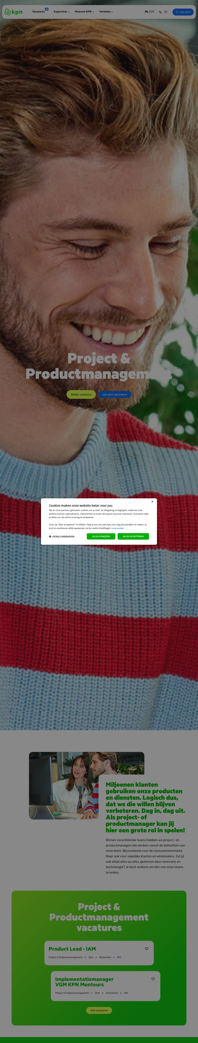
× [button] (152, 502)
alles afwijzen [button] (101, 536)
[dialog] (99, 521)
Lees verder (117, 528)
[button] (61, 536)
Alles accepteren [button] (133, 536)
